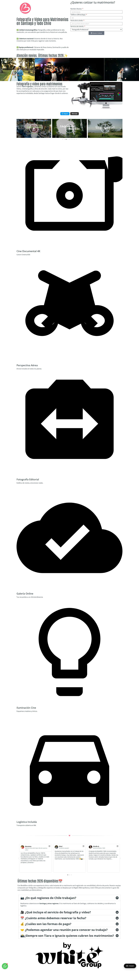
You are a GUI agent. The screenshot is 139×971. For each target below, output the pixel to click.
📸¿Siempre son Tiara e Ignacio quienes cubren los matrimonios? (67, 936)
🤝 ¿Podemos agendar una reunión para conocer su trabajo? (64, 930)
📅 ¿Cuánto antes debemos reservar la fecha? (53, 918)
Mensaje (74, 113)
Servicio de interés (77, 26)
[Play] (34, 128)
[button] (2, 69)
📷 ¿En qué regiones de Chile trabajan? (48, 898)
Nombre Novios (76, 9)
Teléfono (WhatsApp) (78, 15)
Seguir (66, 113)
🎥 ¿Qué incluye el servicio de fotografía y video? (55, 912)
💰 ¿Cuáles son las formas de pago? (45, 924)
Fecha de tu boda (76, 20)
